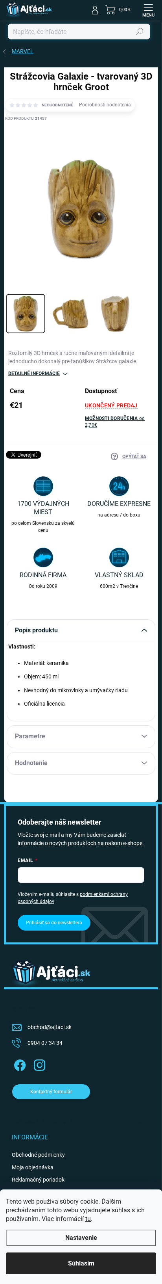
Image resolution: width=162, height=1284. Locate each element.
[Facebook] (19, 1063)
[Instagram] (38, 1063)
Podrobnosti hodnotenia (105, 105)
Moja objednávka (32, 1167)
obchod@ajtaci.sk (50, 1027)
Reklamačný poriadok (38, 1179)
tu (88, 1219)
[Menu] (148, 10)
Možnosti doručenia (115, 422)
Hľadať (140, 31)
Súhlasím (81, 1263)
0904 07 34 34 (45, 1043)
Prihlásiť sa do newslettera (54, 922)
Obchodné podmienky (38, 1155)
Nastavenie (81, 1237)
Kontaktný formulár (51, 1091)
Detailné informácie (34, 373)
